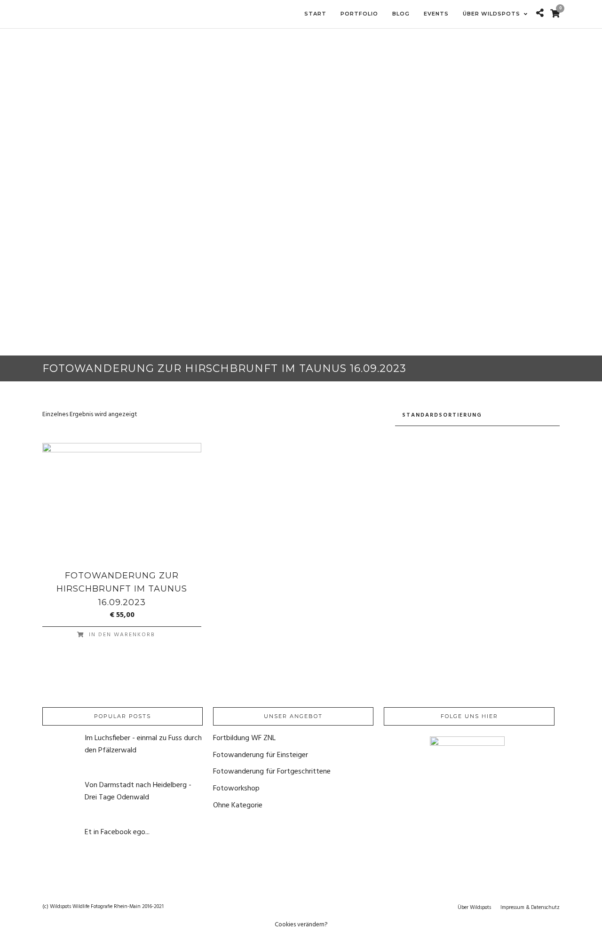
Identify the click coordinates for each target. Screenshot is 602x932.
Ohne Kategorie (237, 805)
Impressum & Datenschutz (530, 907)
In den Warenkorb (122, 635)
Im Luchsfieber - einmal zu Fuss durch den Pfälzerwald (143, 744)
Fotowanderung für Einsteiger (260, 755)
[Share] (540, 14)
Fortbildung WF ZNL (244, 738)
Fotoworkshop (236, 788)
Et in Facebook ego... (117, 832)
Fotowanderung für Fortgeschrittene (272, 772)
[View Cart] (555, 14)
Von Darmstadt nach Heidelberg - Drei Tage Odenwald (138, 791)
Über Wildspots (474, 907)
